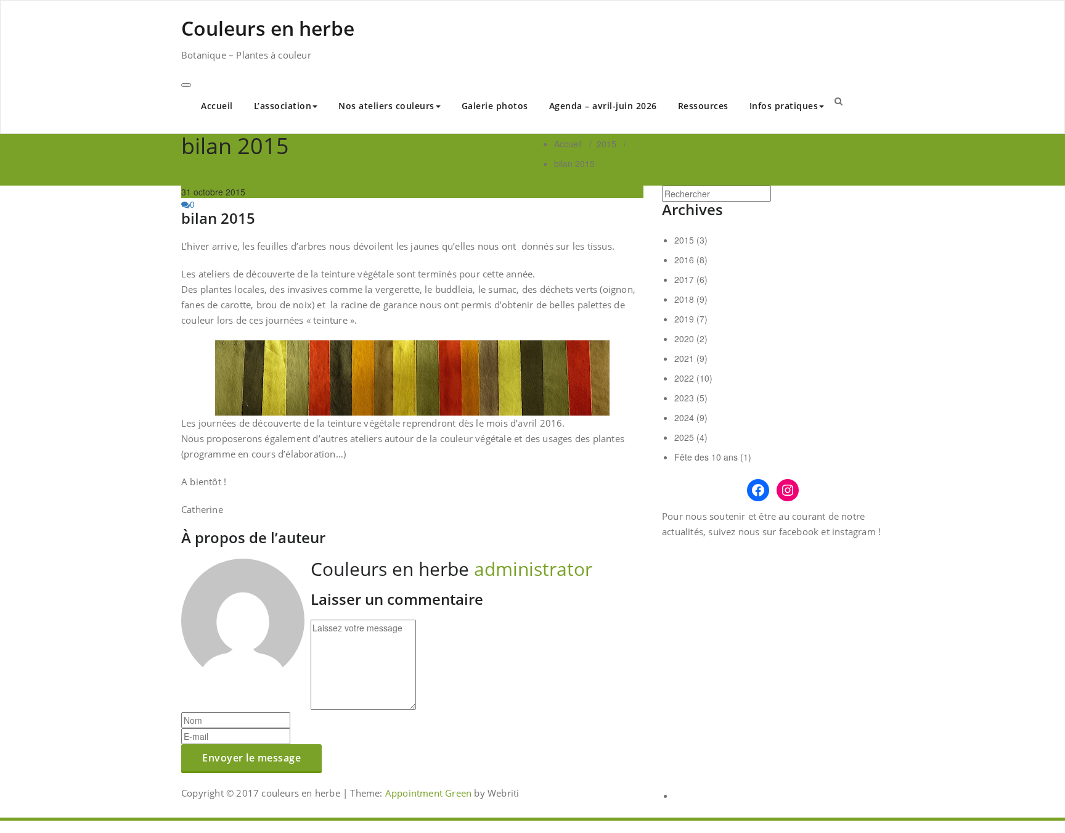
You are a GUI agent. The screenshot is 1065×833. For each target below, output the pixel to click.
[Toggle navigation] (186, 85)
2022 (684, 378)
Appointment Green (427, 793)
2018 (684, 299)
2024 (684, 417)
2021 (684, 358)
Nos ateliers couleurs (386, 106)
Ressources (703, 106)
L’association (283, 106)
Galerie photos (495, 106)
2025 (684, 437)
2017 (684, 279)
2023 (684, 398)
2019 (684, 319)
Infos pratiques (783, 106)
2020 (684, 338)
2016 (684, 259)
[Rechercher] (838, 100)
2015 (606, 143)
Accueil (217, 106)
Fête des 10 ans (706, 457)
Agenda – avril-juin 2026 (603, 106)
